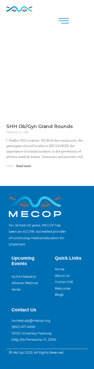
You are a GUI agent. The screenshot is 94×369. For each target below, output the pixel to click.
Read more (23, 166)
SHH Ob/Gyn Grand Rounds (39, 126)
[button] (63, 21)
